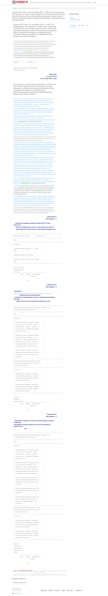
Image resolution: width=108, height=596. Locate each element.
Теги (87, 25)
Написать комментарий (19, 582)
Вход (72, 18)
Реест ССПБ (79, 2)
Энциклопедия (50, 2)
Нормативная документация (60, 2)
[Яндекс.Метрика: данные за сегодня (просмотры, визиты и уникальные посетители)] (16, 593)
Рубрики (90, 2)
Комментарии (81, 25)
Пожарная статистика (41, 2)
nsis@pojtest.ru (43, 572)
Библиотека (32, 2)
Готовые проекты (72, 2)
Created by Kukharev (16, 590)
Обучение (85, 2)
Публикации (73, 25)
